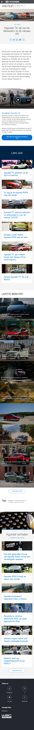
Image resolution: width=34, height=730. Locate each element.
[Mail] (20, 40)
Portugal (17, 500)
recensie (21, 502)
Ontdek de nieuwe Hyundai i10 (17, 137)
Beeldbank (4, 711)
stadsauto (11, 500)
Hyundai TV (23, 500)
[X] (13, 40)
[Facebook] (10, 40)
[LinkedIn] (17, 40)
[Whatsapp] (23, 40)
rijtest (16, 502)
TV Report (11, 502)
